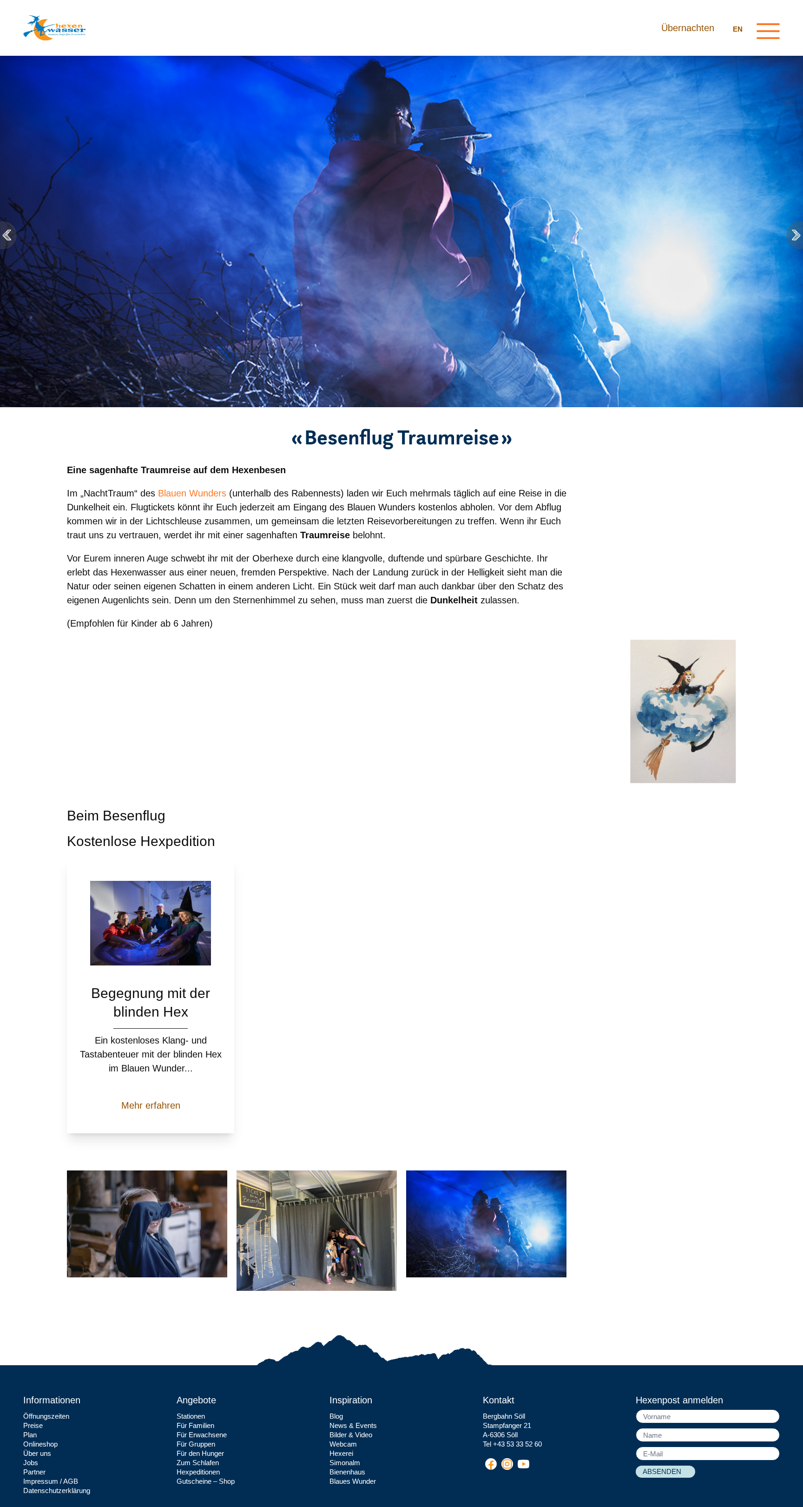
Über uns (37, 1453)
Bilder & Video (350, 1435)
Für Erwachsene (202, 1435)
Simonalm (344, 1463)
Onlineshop (40, 1444)
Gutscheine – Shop (206, 1481)
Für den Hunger (200, 1453)
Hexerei (341, 1453)
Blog (336, 1416)
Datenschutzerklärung (56, 1490)
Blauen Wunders (190, 493)
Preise (33, 1425)
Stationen (191, 1416)
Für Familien (195, 1425)
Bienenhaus (347, 1472)
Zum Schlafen (198, 1463)
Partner (34, 1472)
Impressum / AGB (50, 1481)
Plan (30, 1435)
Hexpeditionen (198, 1472)
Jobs (30, 1463)
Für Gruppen (196, 1444)
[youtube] (523, 1464)
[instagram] (507, 1464)
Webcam (343, 1444)
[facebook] (491, 1464)
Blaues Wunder (352, 1481)
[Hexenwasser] (54, 28)
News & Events (353, 1425)
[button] (9, 235)
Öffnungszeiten (46, 1416)
